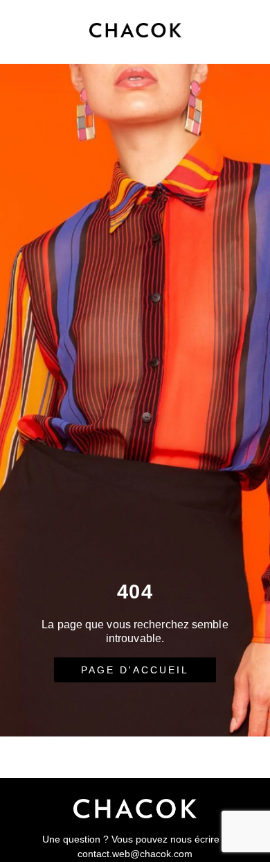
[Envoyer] (135, 758)
